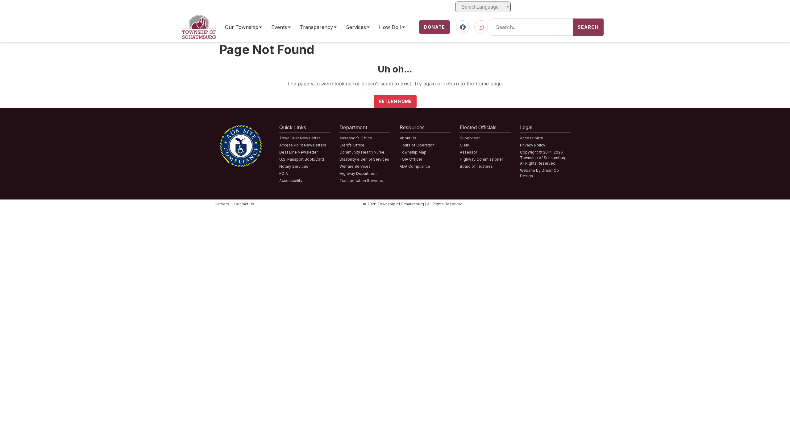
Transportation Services (361, 180)
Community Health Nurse (362, 152)
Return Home (395, 101)
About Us (408, 138)
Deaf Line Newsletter (298, 152)
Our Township (241, 27)
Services (356, 27)
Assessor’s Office (355, 138)
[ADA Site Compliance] (241, 128)
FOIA (283, 173)
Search (588, 27)
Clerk (464, 145)
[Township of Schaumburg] (199, 19)
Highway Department (358, 173)
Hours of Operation (417, 145)
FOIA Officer (411, 159)
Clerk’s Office (351, 145)
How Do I (390, 27)
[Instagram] (481, 27)
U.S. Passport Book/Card (301, 159)
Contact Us (244, 204)
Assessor (468, 152)
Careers (221, 204)
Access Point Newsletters (302, 145)
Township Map (413, 152)
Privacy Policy (532, 145)
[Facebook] (463, 27)
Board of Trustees (476, 166)
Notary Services (293, 166)
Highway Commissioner (481, 159)
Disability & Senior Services (364, 159)
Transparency (316, 27)
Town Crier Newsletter (299, 138)
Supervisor (470, 138)
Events (279, 27)
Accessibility (290, 180)
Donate (434, 27)
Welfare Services (355, 166)
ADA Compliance (415, 166)
